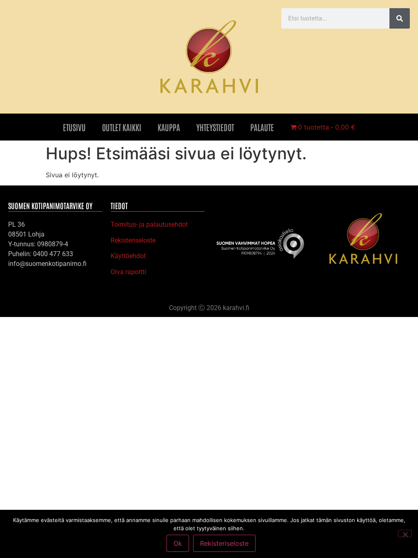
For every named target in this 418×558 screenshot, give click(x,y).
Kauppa (169, 127)
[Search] (399, 18)
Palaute (262, 127)
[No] (405, 533)
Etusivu (74, 127)
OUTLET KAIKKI (121, 127)
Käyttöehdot (128, 256)
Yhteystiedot (215, 127)
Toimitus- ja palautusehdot (149, 224)
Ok (177, 543)
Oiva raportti (128, 272)
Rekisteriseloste (133, 240)
